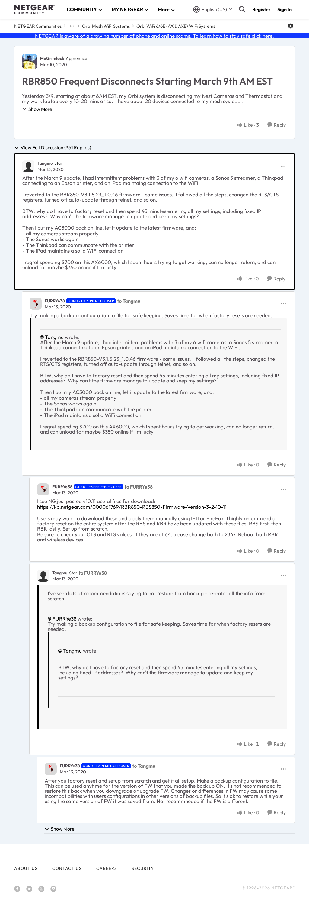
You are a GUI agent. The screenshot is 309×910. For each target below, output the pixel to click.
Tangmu (45, 163)
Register (261, 9)
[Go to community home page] (34, 9)
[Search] (242, 9)
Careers (106, 868)
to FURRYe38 (139, 486)
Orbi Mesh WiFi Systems (106, 26)
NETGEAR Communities (38, 26)
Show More (40, 109)
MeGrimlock (52, 58)
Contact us (67, 868)
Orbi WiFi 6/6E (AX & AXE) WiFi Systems (175, 26)
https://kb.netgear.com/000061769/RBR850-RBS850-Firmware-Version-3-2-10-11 (132, 507)
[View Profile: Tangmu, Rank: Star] (28, 166)
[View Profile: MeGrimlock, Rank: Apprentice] (29, 61)
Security (143, 868)
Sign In (284, 9)
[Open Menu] (290, 26)
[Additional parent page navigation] (71, 26)
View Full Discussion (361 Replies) (56, 147)
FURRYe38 (55, 301)
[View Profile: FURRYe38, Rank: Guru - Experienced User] (36, 304)
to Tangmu (128, 300)
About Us (26, 868)
